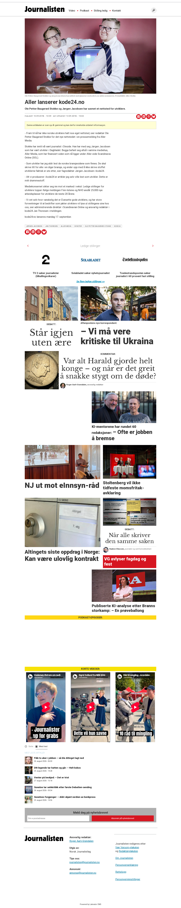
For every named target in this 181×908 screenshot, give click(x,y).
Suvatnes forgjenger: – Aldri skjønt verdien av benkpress (64, 797)
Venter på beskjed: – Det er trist (51, 777)
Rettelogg (120, 871)
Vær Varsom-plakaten (127, 847)
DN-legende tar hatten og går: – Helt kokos (57, 767)
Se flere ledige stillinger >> (90, 281)
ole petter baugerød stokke (98, 226)
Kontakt (116, 10)
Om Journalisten (124, 858)
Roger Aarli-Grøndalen (81, 841)
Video (72, 10)
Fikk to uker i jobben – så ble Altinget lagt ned (59, 758)
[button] (28, 246)
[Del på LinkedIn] (143, 116)
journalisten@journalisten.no (84, 862)
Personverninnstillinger (127, 879)
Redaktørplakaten (128, 851)
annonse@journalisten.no (82, 872)
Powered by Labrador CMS (90, 904)
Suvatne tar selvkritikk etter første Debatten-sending (63, 787)
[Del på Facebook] (138, 116)
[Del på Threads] (148, 116)
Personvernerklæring (126, 864)
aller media (66, 226)
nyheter (78, 226)
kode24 (117, 226)
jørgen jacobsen (34, 226)
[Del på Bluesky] (153, 116)
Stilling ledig (100, 10)
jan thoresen (51, 226)
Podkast (84, 10)
